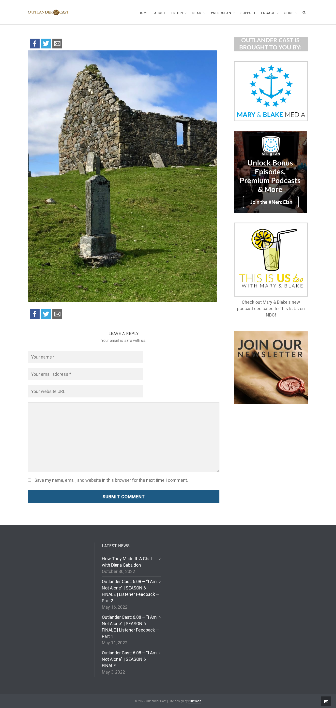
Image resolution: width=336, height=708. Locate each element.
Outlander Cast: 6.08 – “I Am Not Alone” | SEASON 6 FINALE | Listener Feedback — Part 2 (130, 591)
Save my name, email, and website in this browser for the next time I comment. (111, 480)
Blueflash (194, 701)
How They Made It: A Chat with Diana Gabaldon (127, 562)
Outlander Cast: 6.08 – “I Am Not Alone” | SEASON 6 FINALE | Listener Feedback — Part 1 (130, 627)
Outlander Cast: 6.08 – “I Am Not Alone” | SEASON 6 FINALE (129, 659)
